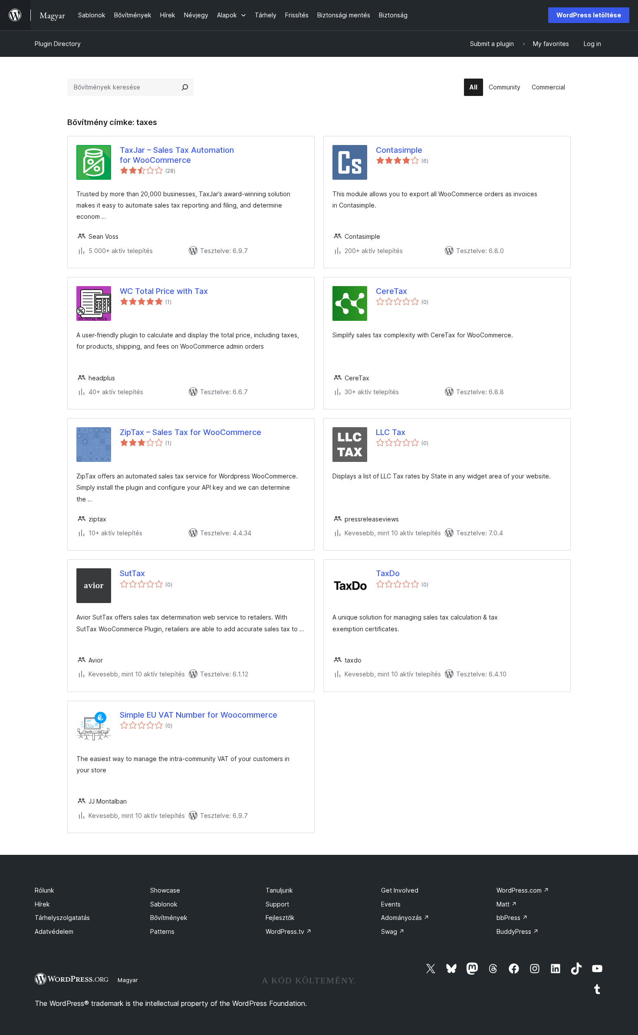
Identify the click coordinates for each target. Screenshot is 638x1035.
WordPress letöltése (588, 15)
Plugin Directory (58, 43)
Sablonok (164, 904)
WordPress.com (523, 890)
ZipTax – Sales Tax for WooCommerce (190, 432)
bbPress (512, 917)
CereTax (391, 291)
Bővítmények (168, 917)
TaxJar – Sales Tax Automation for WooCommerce (177, 155)
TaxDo (388, 573)
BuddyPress (518, 931)
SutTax (132, 573)
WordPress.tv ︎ (289, 931)
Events (391, 904)
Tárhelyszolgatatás (62, 917)
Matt (507, 904)
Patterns (162, 931)
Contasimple (399, 150)
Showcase (165, 890)
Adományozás (405, 917)
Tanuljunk (279, 890)
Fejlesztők (280, 917)
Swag (393, 931)
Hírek (42, 904)
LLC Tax (390, 432)
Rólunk (44, 890)
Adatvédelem (54, 931)
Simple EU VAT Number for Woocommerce (198, 714)
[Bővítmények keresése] (185, 87)
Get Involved (399, 890)
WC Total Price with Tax (164, 291)
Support (277, 904)
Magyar (128, 979)
